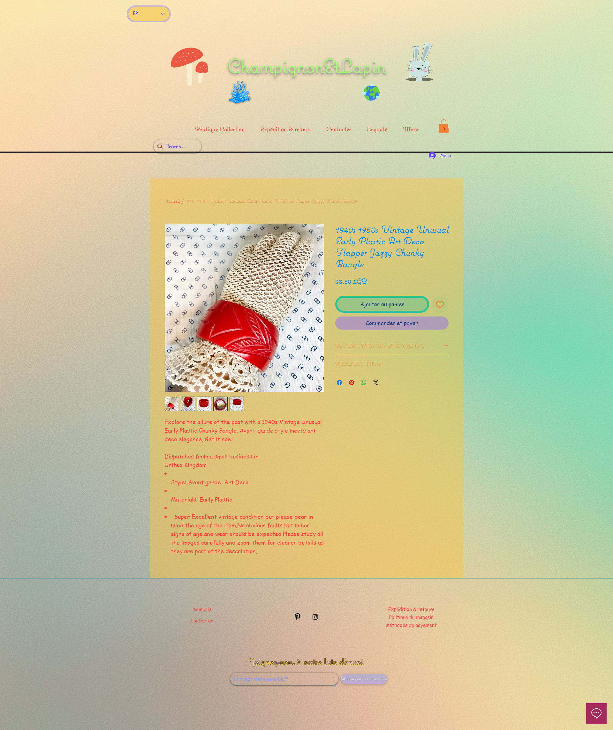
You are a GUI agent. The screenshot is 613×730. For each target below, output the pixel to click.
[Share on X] (376, 382)
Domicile (202, 609)
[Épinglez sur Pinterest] (351, 382)
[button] (443, 126)
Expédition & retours (411, 609)
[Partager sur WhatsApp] (363, 382)
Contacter (202, 620)
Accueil (172, 200)
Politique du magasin (411, 617)
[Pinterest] (297, 617)
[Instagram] (315, 617)
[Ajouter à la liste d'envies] (440, 304)
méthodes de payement (411, 625)
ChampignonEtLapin (306, 66)
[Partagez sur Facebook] (339, 382)
